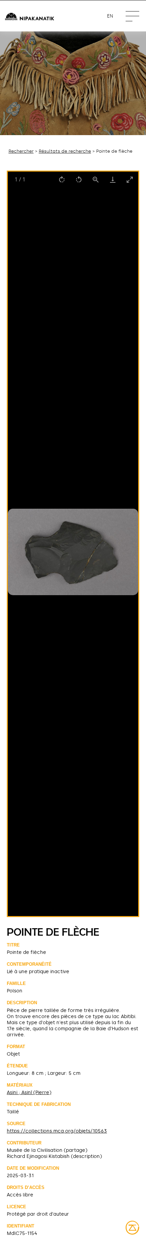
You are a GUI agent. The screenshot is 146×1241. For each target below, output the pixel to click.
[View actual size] (95, 179)
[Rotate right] (61, 179)
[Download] (112, 179)
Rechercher (21, 151)
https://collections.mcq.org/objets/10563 (57, 1131)
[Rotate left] (78, 179)
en (110, 16)
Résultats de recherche (65, 151)
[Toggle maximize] (129, 179)
